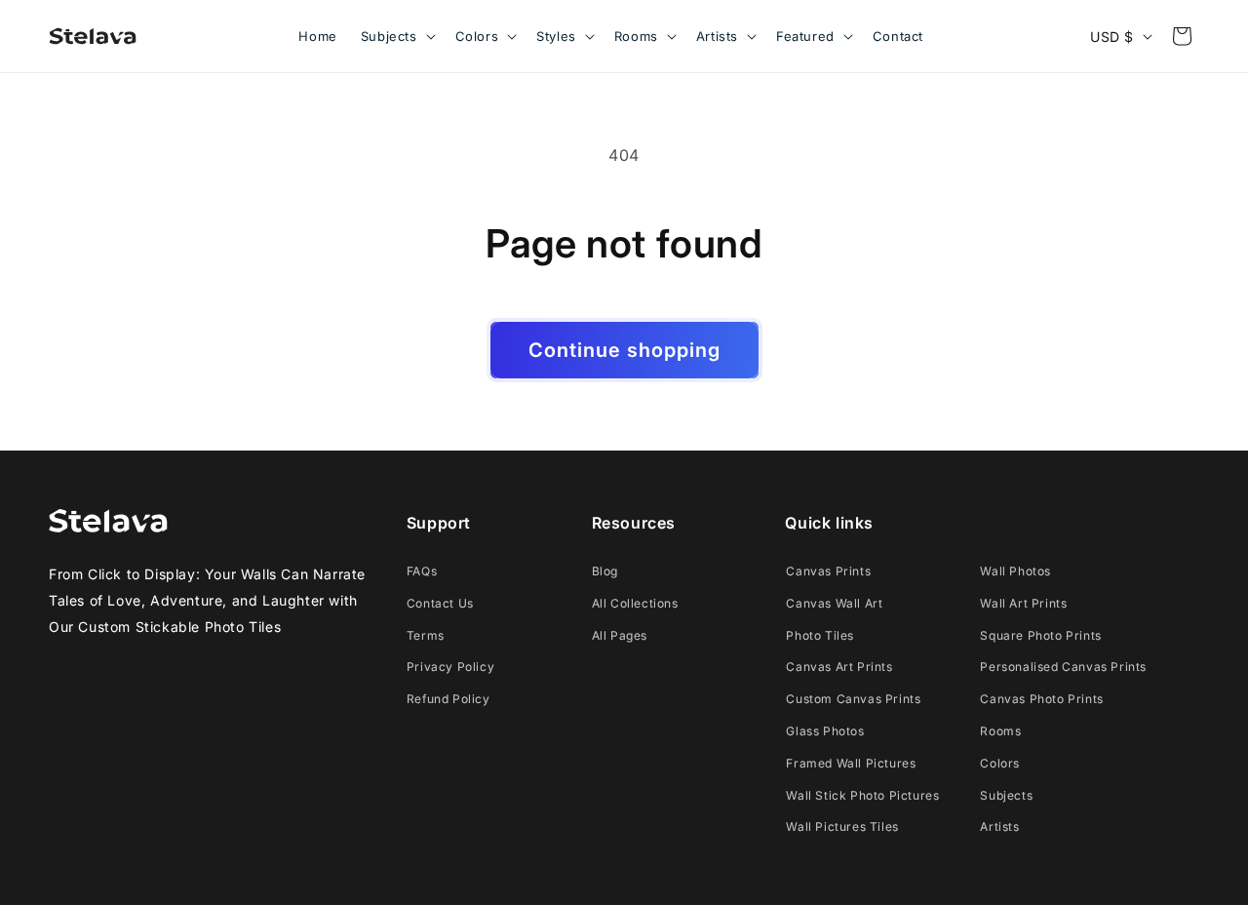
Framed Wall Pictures (851, 763)
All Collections (635, 603)
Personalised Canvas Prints (1063, 666)
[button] (396, 36)
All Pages (619, 635)
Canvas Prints (828, 571)
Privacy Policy (450, 666)
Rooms (1000, 731)
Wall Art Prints (1023, 603)
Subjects (1006, 795)
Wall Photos (1015, 571)
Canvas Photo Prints (1041, 698)
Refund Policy (448, 698)
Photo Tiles (820, 635)
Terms (426, 635)
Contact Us (440, 603)
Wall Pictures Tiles (842, 826)
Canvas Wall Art (834, 603)
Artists (999, 826)
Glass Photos (825, 731)
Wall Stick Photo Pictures (862, 795)
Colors (1000, 763)
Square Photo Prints (1040, 635)
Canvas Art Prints (839, 666)
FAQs (422, 571)
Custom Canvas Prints (853, 698)
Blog (605, 571)
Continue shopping (624, 350)
